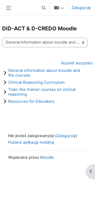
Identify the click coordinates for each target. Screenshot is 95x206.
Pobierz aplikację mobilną (31, 142)
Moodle (47, 157)
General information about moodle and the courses (44, 73)
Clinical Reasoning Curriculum (36, 82)
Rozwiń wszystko (77, 63)
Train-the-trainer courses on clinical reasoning (42, 92)
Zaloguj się (81, 7)
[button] (43, 8)
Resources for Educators (31, 101)
